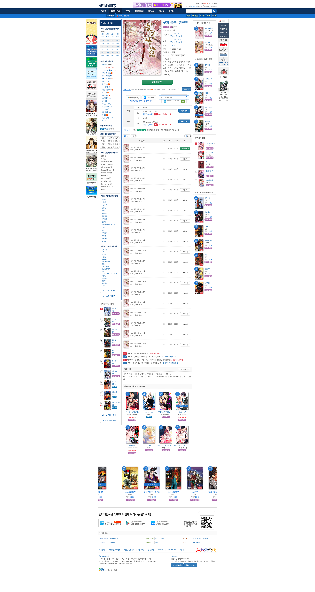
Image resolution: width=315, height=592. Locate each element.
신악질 (114, 381)
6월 (107, 36)
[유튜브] (198, 550)
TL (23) (104, 115)
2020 (112, 43)
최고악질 (114, 392)
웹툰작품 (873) (106, 78)
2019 (117, 43)
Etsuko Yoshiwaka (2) (108, 164)
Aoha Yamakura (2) (107, 161)
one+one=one (149, 412)
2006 (102, 56)
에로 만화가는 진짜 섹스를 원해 (182, 445)
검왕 (103, 271)
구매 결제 (184, 121)
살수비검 (104, 249)
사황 (103, 230)
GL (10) (104, 120)
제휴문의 (161, 550)
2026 (102, 40)
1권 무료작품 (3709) (108, 70)
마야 (103, 252)
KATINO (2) (104, 189)
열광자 (104, 222)
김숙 (116, 147)
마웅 (103, 285)
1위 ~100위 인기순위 (108, 290)
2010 (102, 53)
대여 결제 (184, 111)
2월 (107, 34)
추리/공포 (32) (106, 104)
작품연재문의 (172, 550)
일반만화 (105, 129)
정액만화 (112, 542)
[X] (210, 550)
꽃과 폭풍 (207, 42)
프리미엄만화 (107, 22)
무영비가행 (105, 266)
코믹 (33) (104, 101)
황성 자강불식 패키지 (108, 224)
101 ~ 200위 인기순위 (109, 420)
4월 (117, 34)
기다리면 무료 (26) (107, 67)
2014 (102, 49)
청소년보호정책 (129, 550)
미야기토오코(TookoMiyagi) (176, 34)
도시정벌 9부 (208, 240)
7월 (112, 36)
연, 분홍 (149, 445)
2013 (107, 49)
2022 (102, 43)
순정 (173, 45)
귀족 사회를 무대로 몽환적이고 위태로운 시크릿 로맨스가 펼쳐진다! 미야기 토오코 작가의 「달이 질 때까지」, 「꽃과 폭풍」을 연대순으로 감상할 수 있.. (177, 67)
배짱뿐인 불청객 (117, 402)
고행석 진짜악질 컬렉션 (109, 273)
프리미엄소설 (159, 538)
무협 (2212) (105, 81)
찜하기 (189, 136)
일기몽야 (104, 213)
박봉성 (103, 141)
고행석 (110, 141)
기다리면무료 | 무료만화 (200, 538)
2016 (112, 46)
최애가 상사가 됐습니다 (213, 180)
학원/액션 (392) (107, 90)
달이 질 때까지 (209, 28)
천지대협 (207, 283)
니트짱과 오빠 (182, 412)
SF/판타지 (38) (106, 98)
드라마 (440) (106, 87)
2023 (117, 40)
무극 (103, 210)
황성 (103, 138)
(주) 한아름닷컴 (104, 556)
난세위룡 (207, 212)
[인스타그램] (202, 550)
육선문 (104, 235)
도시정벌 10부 (157, 491)
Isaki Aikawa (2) (106, 184)
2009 (107, 53)
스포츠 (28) (105, 109)
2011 (117, 49)
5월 (102, 36)
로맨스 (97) (105, 95)
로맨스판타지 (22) (107, 118)
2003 (117, 56)
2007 (117, 53)
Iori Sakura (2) (106, 181)
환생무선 (104, 241)
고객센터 (223, 25)
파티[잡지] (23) (106, 112)
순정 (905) (105, 84)
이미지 (127, 136)
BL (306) (104, 92)
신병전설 (104, 205)
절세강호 (104, 219)
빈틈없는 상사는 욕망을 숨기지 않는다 (165, 445)
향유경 (104, 208)
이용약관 (141, 550)
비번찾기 (207, 6)
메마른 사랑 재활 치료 (132, 412)
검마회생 (207, 65)
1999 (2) (104, 156)
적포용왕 (104, 238)
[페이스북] (206, 550)
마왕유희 (207, 198)
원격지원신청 (189, 565)
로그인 (187, 6)
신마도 (104, 202)
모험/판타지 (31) (107, 106)
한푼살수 (207, 269)
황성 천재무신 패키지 (209, 107)
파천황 (104, 257)
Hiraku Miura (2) (106, 167)
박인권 (110, 147)
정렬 (134, 136)
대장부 (104, 281)
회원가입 (194, 6)
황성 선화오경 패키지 (201, 491)
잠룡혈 (104, 276)
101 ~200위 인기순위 (108, 296)
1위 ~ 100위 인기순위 (109, 415)
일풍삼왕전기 (106, 261)
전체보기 (104, 64)
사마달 (116, 144)
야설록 (116, 138)
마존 (103, 227)
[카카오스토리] (214, 550)
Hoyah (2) (104, 175)
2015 (117, 46)
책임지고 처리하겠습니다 (165, 412)
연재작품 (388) (106, 73)
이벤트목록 (196, 542)
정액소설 (158, 542)
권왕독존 (207, 121)
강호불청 (207, 93)
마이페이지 (223, 32)
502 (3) (103, 158)
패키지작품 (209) (107, 76)
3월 (112, 34)
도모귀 (104, 264)
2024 (112, 40)
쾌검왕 (104, 199)
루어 (207, 162)
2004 (112, 56)
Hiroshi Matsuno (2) (107, 170)
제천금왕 (104, 216)
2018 (102, 46)
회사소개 (102, 550)
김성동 (103, 147)
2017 (107, 46)
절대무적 (104, 254)
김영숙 (110, 144)
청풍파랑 (207, 226)
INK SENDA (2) (106, 178)
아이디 (200, 6)
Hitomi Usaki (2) (106, 173)
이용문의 (183, 550)
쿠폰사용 (214, 6)
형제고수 (104, 233)
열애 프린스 (132, 445)
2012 (112, 49)
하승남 (116, 141)
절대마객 (104, 283)
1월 (102, 34)
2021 (107, 43)
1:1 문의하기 (177, 565)
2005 (107, 56)
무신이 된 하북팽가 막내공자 (209, 79)
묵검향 (110, 138)
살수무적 (104, 259)
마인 (206, 254)
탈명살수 (104, 278)
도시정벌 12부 (114, 491)
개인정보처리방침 (114, 550)
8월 (117, 36)
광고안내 (151, 550)
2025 (107, 40)
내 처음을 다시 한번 (212, 171)
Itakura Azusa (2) (107, 186)
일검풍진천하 (106, 269)
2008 (112, 53)
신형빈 (103, 144)
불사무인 (179, 491)
